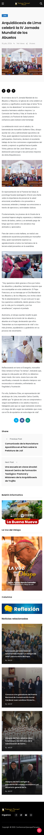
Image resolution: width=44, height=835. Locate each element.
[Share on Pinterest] (13, 91)
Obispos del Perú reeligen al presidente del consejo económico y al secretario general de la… (22, 785)
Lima (5, 15)
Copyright (5, 827)
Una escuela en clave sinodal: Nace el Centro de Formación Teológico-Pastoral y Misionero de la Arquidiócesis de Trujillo (21, 473)
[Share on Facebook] (4, 91)
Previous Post (16, 439)
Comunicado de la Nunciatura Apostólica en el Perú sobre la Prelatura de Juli (21, 447)
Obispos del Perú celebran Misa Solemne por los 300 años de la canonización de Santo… (18, 741)
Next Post (9, 462)
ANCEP (10, 660)
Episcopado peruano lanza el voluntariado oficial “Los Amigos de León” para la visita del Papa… (20, 654)
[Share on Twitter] (8, 91)
